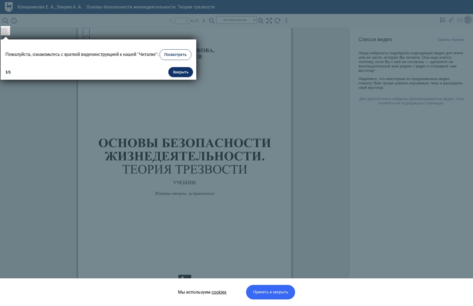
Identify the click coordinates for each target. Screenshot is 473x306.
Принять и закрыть (270, 292)
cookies (219, 292)
